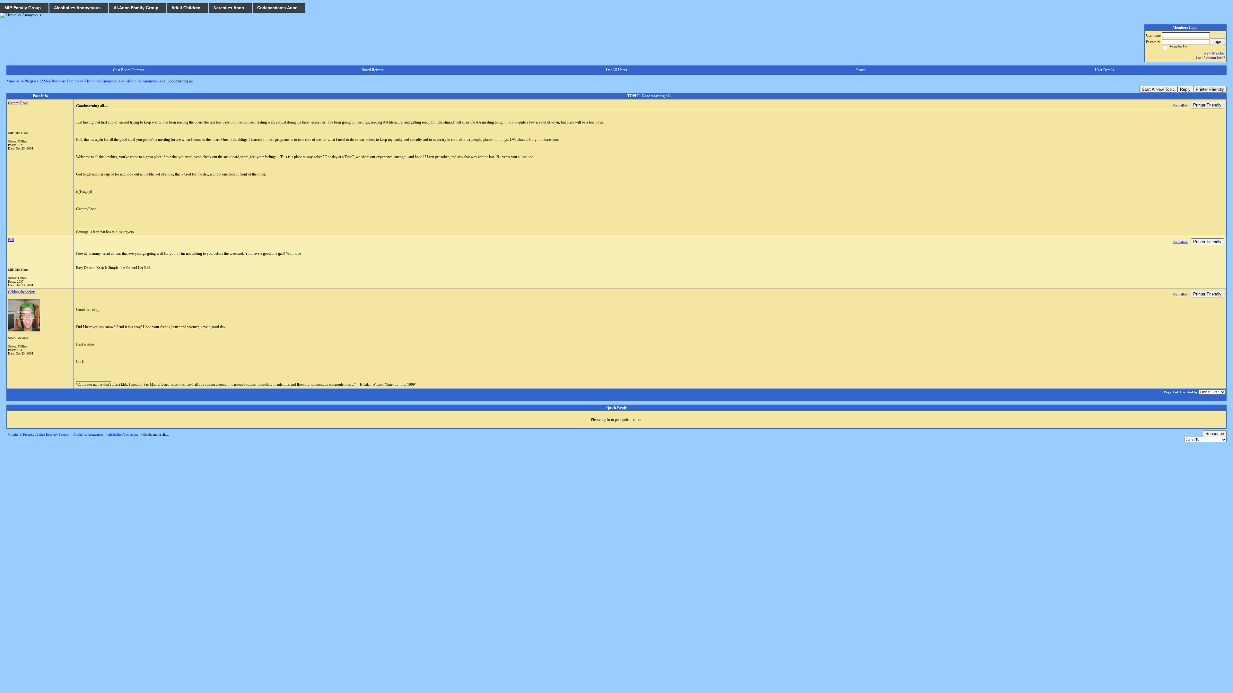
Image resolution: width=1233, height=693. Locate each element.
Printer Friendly (1210, 89)
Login (1217, 41)
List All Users (616, 70)
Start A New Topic (1158, 89)
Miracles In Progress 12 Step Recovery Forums (42, 81)
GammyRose (18, 103)
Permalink (1180, 105)
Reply (1185, 89)
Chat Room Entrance (128, 70)
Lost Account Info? (1210, 58)
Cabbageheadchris (22, 292)
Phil (11, 239)
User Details (1104, 70)
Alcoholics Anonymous (102, 81)
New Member (1214, 53)
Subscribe (1214, 433)
